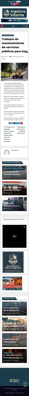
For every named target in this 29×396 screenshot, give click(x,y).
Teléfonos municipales (9, 392)
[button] (24, 26)
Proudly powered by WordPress (10, 388)
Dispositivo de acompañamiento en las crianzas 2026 (14, 326)
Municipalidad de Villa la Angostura (11, 305)
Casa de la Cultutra (8, 352)
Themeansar (14, 389)
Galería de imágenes (20, 392)
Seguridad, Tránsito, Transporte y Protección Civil (13, 169)
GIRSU (5, 185)
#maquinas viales (15, 56)
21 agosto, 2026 (8, 313)
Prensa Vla (16, 150)
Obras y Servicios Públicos (7, 35)
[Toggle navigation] (13, 26)
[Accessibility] (25, 384)
